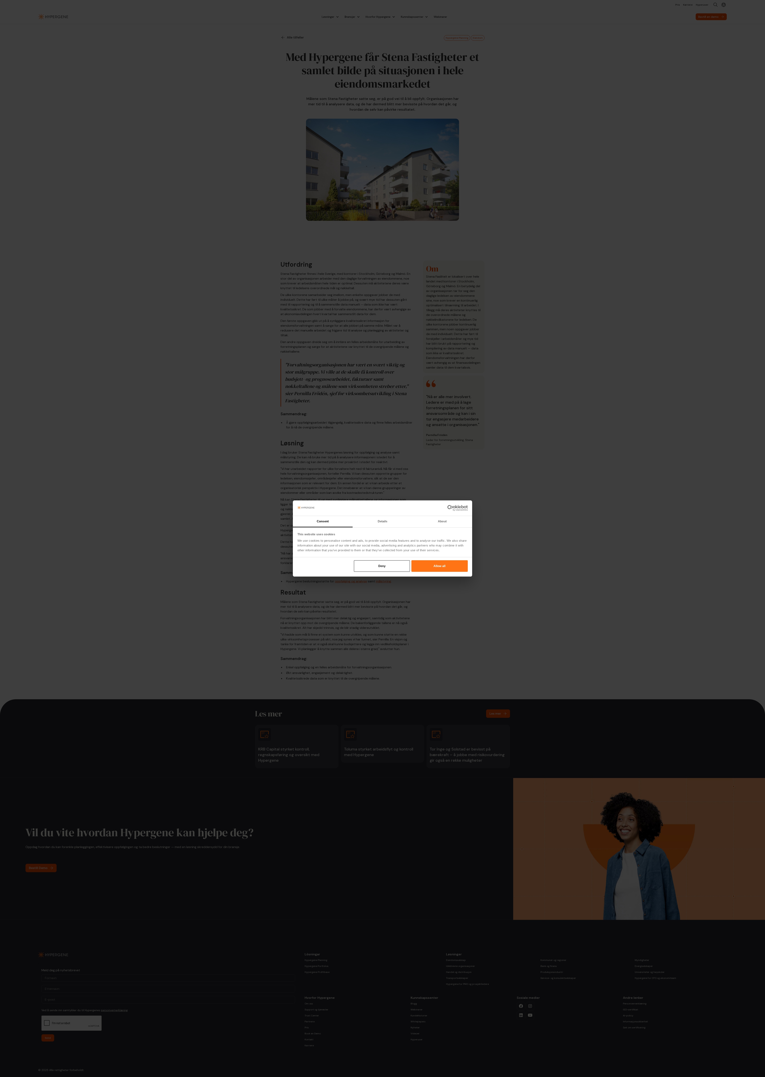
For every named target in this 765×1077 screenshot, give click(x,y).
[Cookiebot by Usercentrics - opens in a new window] (450, 508)
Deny (381, 566)
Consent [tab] (323, 521)
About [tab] (442, 521)
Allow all (439, 566)
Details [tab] (382, 521)
